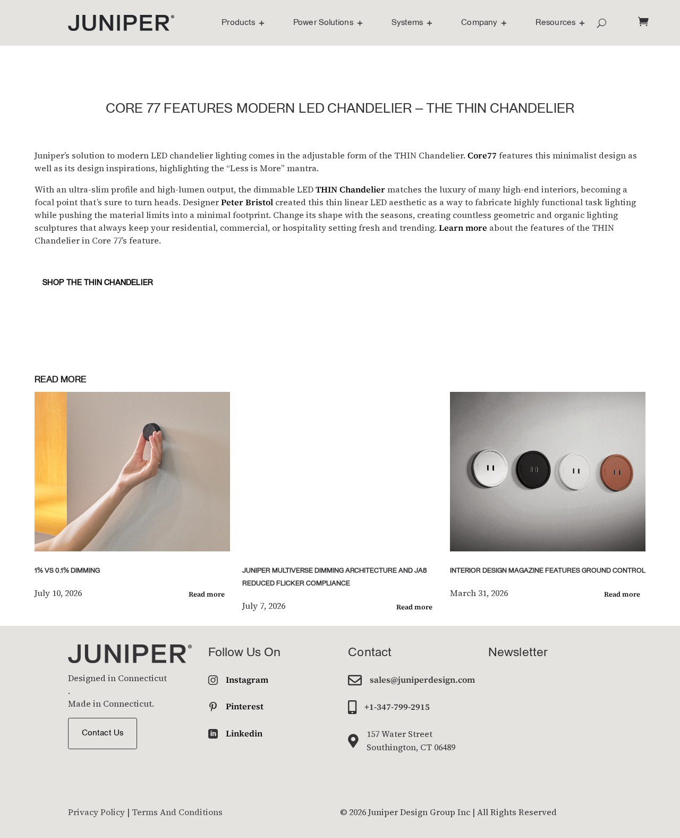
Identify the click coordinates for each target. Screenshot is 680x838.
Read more (207, 594)
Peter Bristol (247, 202)
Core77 (482, 155)
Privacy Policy (96, 812)
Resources (555, 23)
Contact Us (102, 733)
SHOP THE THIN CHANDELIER (97, 283)
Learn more (463, 227)
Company (479, 23)
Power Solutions (323, 23)
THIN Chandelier (350, 189)
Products (238, 23)
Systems (407, 23)
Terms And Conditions (177, 812)
